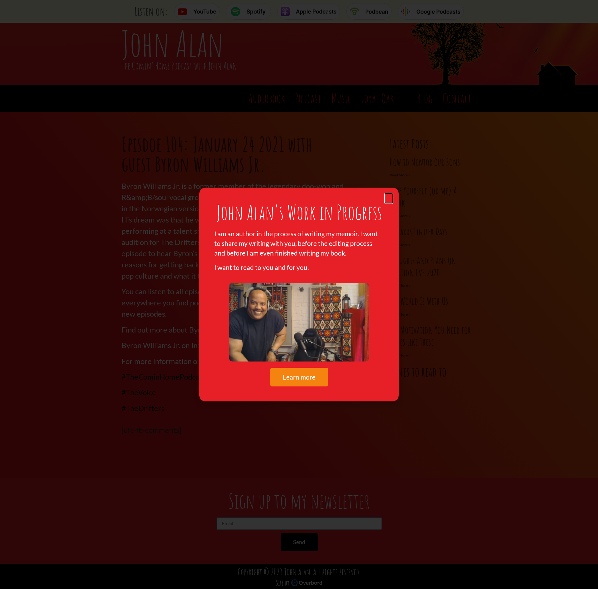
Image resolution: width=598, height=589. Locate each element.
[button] (388, 198)
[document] (299, 294)
